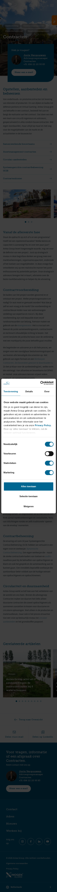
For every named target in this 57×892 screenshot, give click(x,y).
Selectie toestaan (28, 496)
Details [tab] (29, 391)
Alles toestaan (28, 486)
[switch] (49, 453)
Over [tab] (46, 391)
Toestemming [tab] (10, 391)
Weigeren (29, 506)
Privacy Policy (43, 425)
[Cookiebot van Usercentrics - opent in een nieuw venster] (41, 383)
